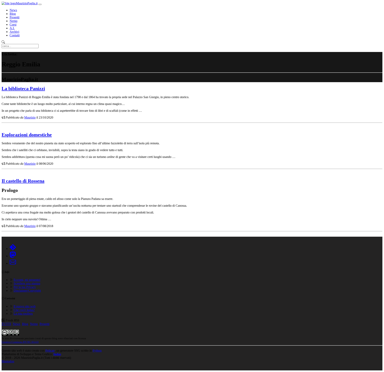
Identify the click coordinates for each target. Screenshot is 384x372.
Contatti (15, 35)
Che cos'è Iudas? (24, 310)
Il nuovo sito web (25, 306)
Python (97, 350)
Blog (13, 13)
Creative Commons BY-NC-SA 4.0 (20, 341)
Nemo (13, 21)
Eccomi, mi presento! (27, 279)
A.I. (12, 28)
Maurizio (30, 117)
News (13, 10)
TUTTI (6, 324)
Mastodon (8, 361)
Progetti (14, 17)
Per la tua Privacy (25, 287)
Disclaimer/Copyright (27, 290)
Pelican (50, 350)
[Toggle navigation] (40, 4)
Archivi (14, 31)
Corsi (13, 24)
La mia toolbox (23, 313)
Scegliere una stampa (27, 283)
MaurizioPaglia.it (27, 3)
